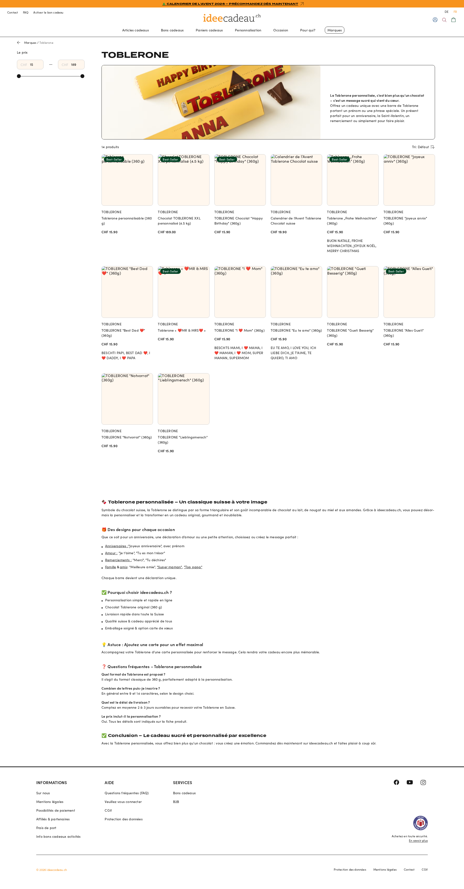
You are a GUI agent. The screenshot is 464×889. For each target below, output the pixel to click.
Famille (110, 567)
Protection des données (123, 819)
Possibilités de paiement (55, 810)
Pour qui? (307, 30)
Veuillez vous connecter (123, 801)
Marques (334, 30)
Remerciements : (118, 560)
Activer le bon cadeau (48, 12)
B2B (176, 801)
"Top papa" (193, 567)
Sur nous (43, 793)
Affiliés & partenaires (53, 819)
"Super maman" (169, 567)
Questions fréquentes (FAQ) (127, 793)
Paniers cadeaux (209, 30)
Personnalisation (248, 30)
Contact (12, 12)
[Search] (444, 20)
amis (123, 567)
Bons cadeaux (172, 30)
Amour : (111, 553)
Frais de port (46, 827)
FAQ (26, 12)
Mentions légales (49, 801)
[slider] (19, 76)
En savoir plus (418, 840)
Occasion (280, 30)
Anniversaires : (116, 546)
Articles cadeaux (135, 30)
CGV (108, 810)
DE (447, 11)
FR (455, 11)
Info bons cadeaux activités (58, 836)
